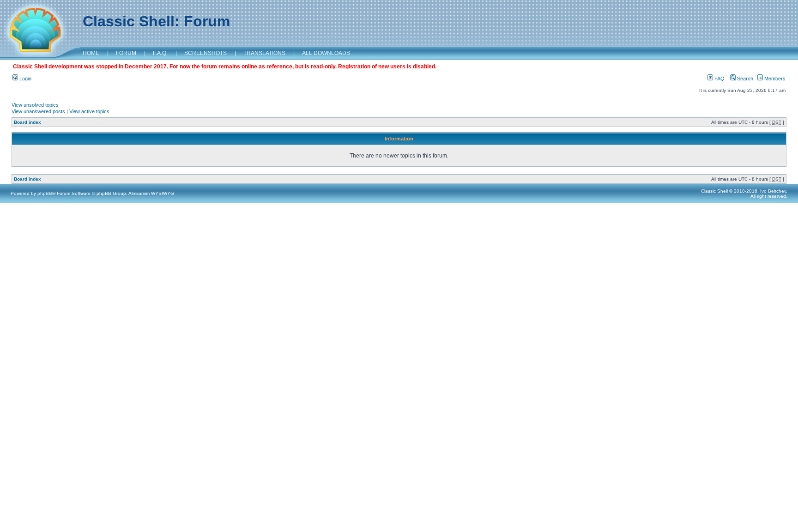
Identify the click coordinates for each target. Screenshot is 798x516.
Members (774, 78)
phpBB (44, 193)
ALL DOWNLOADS (326, 53)
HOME (91, 53)
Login (24, 78)
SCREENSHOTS (205, 53)
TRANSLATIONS (264, 53)
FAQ (719, 78)
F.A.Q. (160, 53)
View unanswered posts (38, 111)
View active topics (89, 111)
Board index (27, 122)
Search (744, 78)
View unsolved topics (35, 105)
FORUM (126, 53)
